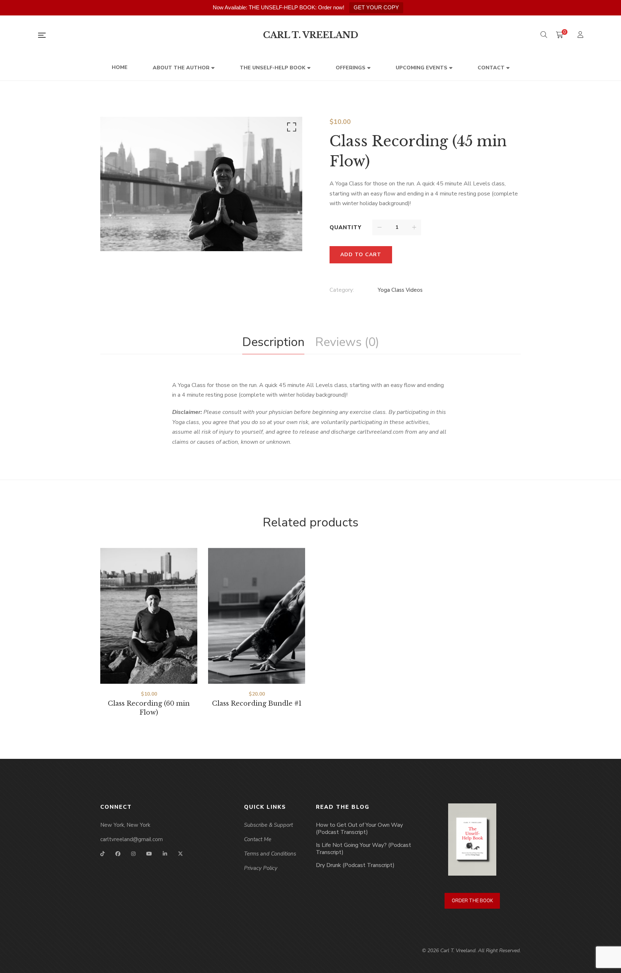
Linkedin (165, 853)
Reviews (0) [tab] (347, 342)
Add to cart (360, 254)
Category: (342, 290)
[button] (290, 128)
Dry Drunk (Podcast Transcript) (355, 865)
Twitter (180, 853)
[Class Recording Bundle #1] (256, 616)
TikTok (102, 853)
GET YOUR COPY (376, 7)
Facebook (117, 853)
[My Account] (581, 35)
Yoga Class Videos (400, 290)
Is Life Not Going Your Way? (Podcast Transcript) (363, 848)
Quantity (346, 227)
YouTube (149, 853)
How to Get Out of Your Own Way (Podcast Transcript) (359, 828)
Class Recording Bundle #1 (257, 703)
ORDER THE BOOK (472, 901)
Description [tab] (273, 342)
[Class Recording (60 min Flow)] (148, 616)
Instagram (133, 853)
